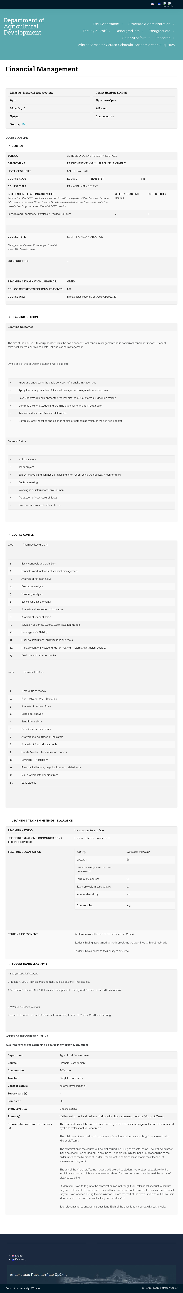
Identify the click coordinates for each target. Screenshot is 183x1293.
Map (24, 124)
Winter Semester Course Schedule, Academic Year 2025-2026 (126, 45)
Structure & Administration (149, 24)
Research (162, 38)
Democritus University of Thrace (23, 1288)
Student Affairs (134, 38)
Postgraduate (159, 31)
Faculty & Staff (95, 31)
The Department (106, 24)
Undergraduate (127, 31)
